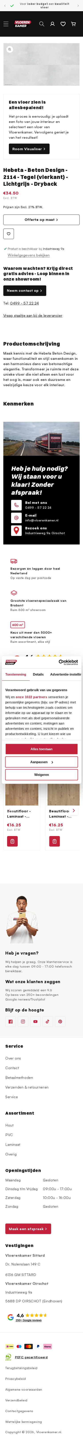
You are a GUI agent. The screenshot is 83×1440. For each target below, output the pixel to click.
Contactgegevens (19, 1411)
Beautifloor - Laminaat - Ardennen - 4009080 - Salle (61, 814)
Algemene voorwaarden (23, 1389)
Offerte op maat (40, 219)
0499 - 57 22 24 (24, 303)
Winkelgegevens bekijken (29, 255)
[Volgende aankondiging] (78, 6)
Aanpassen (39, 762)
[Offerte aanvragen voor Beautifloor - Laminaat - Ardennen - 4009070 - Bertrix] (12, 841)
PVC (9, 1135)
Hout (9, 1125)
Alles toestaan (41, 749)
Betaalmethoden (19, 1077)
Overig (11, 1154)
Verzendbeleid (16, 1400)
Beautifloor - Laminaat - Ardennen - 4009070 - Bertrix (19, 814)
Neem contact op (23, 290)
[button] (6, 24)
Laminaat (12, 1144)
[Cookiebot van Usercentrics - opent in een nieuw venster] (59, 662)
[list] (41, 810)
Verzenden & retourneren (27, 1087)
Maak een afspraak (26, 1229)
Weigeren (41, 775)
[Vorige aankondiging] (5, 6)
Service (11, 1097)
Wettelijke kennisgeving (23, 1422)
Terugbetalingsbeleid (21, 1368)
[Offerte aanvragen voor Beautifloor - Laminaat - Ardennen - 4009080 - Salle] (54, 841)
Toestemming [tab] (15, 674)
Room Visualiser (27, 149)
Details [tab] (38, 674)
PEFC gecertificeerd (31, 1357)
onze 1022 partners (31, 697)
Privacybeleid (15, 1379)
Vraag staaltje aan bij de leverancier (32, 315)
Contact (12, 1068)
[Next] (73, 810)
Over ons (13, 1058)
